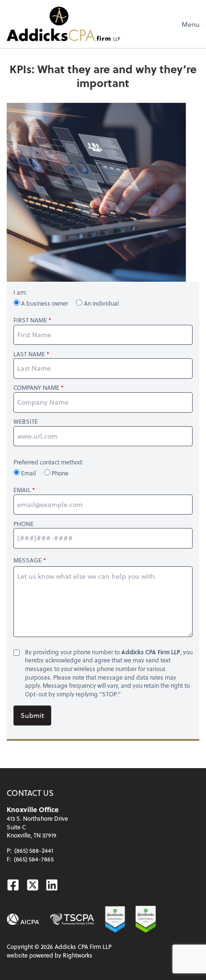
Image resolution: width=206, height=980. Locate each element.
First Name (30, 320)
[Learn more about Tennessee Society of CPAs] (72, 919)
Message (27, 560)
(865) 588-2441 (33, 850)
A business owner (44, 303)
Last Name (29, 354)
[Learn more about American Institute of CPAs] (23, 919)
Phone (59, 473)
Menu (190, 24)
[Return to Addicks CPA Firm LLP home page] (63, 24)
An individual (100, 303)
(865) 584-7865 (34, 859)
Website (25, 422)
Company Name (36, 388)
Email (28, 473)
